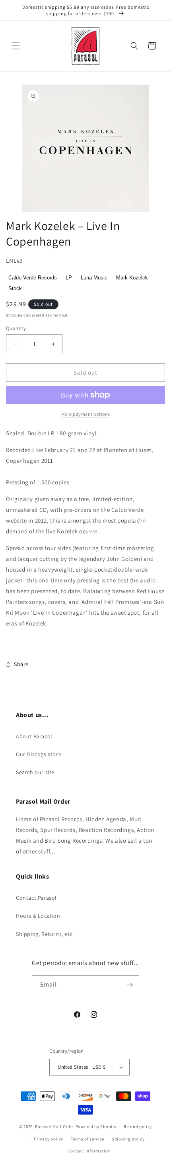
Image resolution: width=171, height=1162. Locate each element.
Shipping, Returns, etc (44, 934)
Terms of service (87, 1139)
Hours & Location (38, 915)
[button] (16, 46)
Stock (15, 288)
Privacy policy (48, 1139)
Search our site (35, 772)
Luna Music (94, 278)
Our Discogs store (38, 754)
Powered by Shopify (96, 1126)
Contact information (89, 1151)
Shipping (14, 315)
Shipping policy (128, 1139)
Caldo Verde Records (32, 278)
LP (69, 278)
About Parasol (34, 736)
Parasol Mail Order (54, 1126)
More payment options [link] (85, 414)
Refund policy (138, 1126)
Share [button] (21, 664)
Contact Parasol (36, 897)
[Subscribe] (130, 984)
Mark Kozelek (132, 278)
